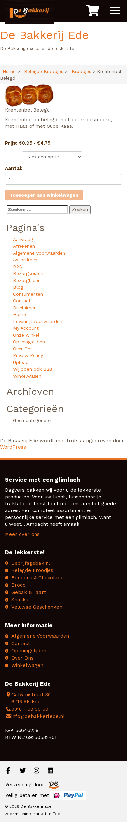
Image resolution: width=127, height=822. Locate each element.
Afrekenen (24, 246)
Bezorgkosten (28, 273)
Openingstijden (29, 341)
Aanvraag (23, 239)
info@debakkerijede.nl (37, 716)
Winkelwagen (27, 375)
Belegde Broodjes (43, 71)
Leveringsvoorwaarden (37, 321)
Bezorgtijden (27, 280)
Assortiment (26, 259)
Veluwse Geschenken (36, 607)
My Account (26, 328)
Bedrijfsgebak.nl (30, 563)
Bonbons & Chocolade (37, 578)
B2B (17, 266)
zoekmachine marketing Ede (32, 813)
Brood (18, 585)
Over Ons (23, 348)
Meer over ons (22, 534)
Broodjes (81, 71)
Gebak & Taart (28, 592)
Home (9, 71)
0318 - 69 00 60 (29, 709)
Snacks (19, 600)
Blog (18, 287)
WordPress (13, 447)
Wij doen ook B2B (32, 369)
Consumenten (28, 294)
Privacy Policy (28, 355)
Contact (22, 300)
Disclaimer (24, 307)
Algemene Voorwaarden (39, 253)
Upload (21, 362)
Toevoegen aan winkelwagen (44, 195)
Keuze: (13, 155)
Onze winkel (26, 335)
